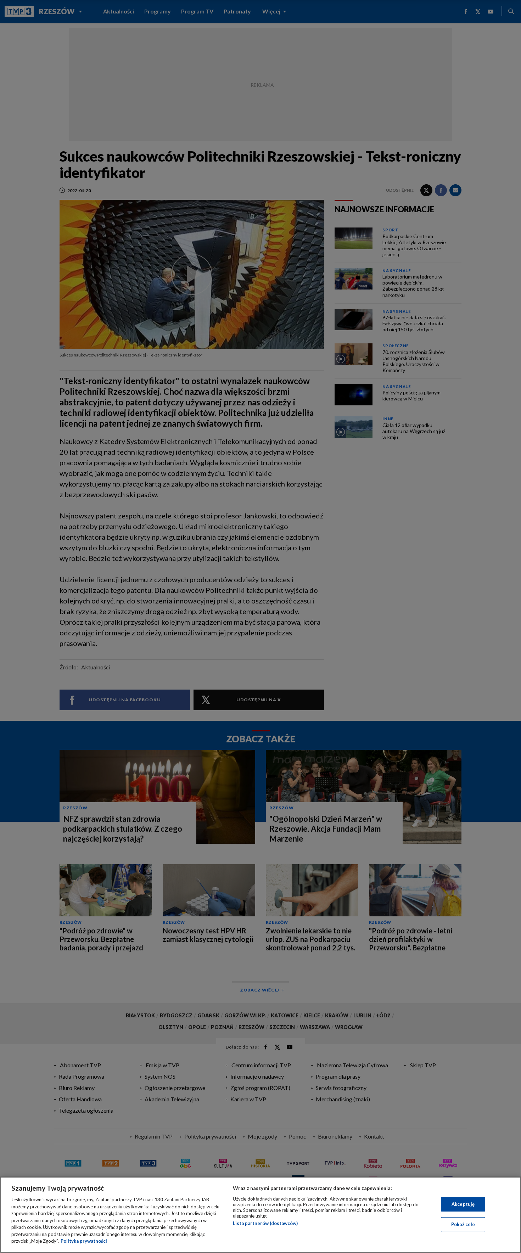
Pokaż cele (463, 1224)
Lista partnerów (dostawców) (265, 1223)
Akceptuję (463, 1204)
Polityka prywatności (84, 1241)
